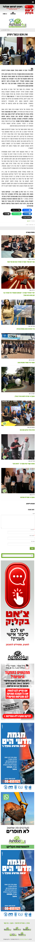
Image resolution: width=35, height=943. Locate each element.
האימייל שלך (31, 535)
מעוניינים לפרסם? (20, 923)
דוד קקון (28, 221)
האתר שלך (33, 541)
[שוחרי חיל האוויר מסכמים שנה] (18, 346)
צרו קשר (6, 923)
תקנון (11, 923)
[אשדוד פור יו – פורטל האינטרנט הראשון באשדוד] (17, 21)
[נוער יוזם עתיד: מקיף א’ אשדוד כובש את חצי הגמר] (18, 247)
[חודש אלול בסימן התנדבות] (18, 413)
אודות (28, 923)
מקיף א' (27, 224)
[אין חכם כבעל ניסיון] (17, 51)
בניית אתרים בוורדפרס (24, 939)
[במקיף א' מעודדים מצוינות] (18, 481)
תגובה (34, 513)
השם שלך (32, 529)
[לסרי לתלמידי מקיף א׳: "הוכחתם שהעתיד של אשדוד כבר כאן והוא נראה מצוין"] (18, 277)
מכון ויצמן (31, 224)
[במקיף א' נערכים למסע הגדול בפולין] (18, 380)
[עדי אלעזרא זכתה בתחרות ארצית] (18, 312)
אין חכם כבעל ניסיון (17, 34)
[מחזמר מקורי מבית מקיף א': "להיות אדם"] (18, 447)
